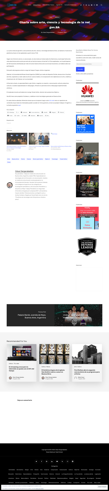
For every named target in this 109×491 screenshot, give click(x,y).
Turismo (83, 482)
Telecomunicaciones (53, 482)
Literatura (11, 478)
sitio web (51, 100)
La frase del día (78, 474)
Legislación (98, 474)
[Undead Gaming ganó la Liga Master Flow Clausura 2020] (78, 315)
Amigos (27, 469)
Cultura (57, 17)
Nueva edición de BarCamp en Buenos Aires (61, 146)
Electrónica (18, 474)
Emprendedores (27, 474)
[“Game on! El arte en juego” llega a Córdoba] (39, 139)
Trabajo (69, 482)
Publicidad (53, 478)
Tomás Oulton (63, 159)
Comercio (46, 469)
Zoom (8, 162)
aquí (19, 105)
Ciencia (36, 469)
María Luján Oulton (38, 159)
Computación (54, 469)
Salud (76, 478)
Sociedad (98, 478)
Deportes (76, 469)
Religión (71, 478)
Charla (23, 159)
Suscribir (80, 69)
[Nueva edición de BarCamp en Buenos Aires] (61, 139)
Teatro (37, 482)
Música (48, 366)
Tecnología (55, 159)
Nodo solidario (25, 478)
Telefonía (63, 482)
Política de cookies (40, 488)
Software (11, 482)
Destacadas (84, 469)
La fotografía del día (67, 474)
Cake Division (59, 452)
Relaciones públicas (62, 478)
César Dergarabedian (49, 32)
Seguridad (82, 478)
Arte (51, 17)
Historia (51, 474)
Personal (40, 478)
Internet (57, 474)
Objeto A (47, 159)
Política (46, 478)
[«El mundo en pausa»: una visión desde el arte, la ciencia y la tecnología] (17, 139)
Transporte (76, 482)
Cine (41, 469)
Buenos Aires (15, 159)
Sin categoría (90, 478)
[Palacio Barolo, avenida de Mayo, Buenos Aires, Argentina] (30, 315)
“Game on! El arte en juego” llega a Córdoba (39, 146)
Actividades (12, 469)
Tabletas (31, 482)
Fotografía (36, 474)
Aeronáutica (20, 469)
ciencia (29, 159)
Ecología (91, 469)
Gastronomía (44, 474)
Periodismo (33, 478)
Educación (11, 474)
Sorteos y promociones (21, 482)
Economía (97, 469)
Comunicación (63, 469)
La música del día (88, 474)
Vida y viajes (97, 482)
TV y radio (16, 363)
